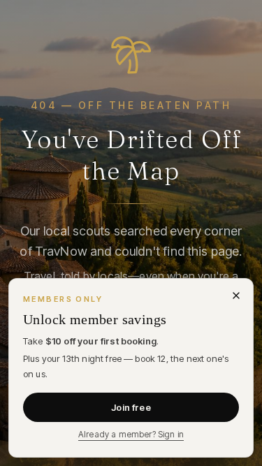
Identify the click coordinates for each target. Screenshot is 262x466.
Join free (130, 407)
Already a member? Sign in (131, 434)
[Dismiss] (236, 295)
